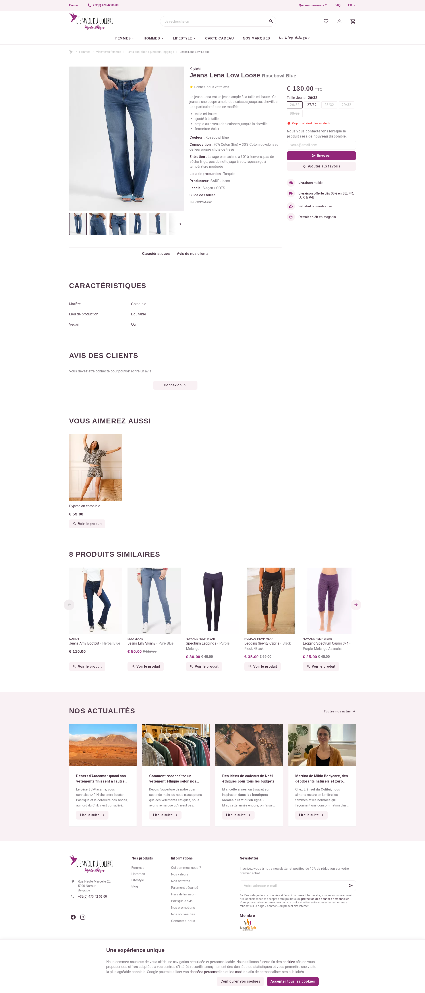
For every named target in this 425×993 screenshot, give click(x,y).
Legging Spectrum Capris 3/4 (326, 646)
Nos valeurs (179, 874)
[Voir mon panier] (353, 21)
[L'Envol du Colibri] (91, 21)
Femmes (84, 51)
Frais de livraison (183, 894)
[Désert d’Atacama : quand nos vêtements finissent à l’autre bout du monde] (103, 745)
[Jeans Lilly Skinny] (154, 601)
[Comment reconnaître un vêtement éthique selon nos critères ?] (176, 745)
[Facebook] (73, 917)
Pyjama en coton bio (84, 506)
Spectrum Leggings (208, 646)
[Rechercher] (271, 21)
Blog (134, 886)
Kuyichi (195, 69)
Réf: (192, 202)
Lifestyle (137, 880)
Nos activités (180, 881)
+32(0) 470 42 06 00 (92, 897)
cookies (289, 962)
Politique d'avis (182, 901)
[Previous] (76, 138)
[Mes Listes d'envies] (326, 21)
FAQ (337, 5)
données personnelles (207, 972)
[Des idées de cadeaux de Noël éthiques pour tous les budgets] (249, 745)
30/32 (294, 113)
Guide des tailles (202, 195)
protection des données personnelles (325, 899)
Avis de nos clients (193, 254)
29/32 (346, 105)
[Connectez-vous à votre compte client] (339, 21)
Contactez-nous (183, 921)
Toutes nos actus (337, 711)
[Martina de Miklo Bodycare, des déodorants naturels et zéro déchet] (322, 745)
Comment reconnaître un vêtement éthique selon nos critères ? (172, 779)
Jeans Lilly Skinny (151, 643)
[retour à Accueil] (71, 52)
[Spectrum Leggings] (212, 601)
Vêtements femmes (108, 51)
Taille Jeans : (302, 98)
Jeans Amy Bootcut (94, 643)
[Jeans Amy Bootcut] (95, 601)
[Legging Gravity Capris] (271, 601)
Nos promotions (183, 908)
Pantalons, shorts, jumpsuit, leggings (150, 51)
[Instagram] (83, 917)
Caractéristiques (156, 254)
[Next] (177, 138)
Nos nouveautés (183, 914)
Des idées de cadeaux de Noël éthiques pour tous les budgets (248, 778)
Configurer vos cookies (240, 981)
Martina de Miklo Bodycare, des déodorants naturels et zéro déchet (321, 779)
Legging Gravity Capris (267, 646)
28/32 (329, 105)
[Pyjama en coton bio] (95, 467)
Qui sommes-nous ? (313, 5)
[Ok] (350, 885)
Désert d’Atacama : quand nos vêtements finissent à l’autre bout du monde (101, 779)
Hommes (138, 874)
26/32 (294, 105)
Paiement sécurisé (184, 888)
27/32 (312, 105)
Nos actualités (102, 711)
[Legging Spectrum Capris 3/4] (329, 601)
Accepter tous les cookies (292, 981)
